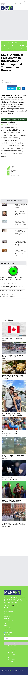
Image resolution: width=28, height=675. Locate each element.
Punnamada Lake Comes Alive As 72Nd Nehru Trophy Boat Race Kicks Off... (12, 357)
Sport (22, 49)
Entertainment (10, 49)
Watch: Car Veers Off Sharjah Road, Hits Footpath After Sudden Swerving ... (13, 457)
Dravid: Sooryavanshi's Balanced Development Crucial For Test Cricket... (12, 433)
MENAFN (5, 95)
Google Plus (13, 654)
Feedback (6, 625)
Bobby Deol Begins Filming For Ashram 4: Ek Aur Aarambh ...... (11, 500)
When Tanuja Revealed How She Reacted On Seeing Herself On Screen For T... (21, 233)
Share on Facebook (12, 85)
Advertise (6, 618)
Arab (22, 43)
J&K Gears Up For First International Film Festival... (21, 205)
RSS (11, 661)
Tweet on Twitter (11, 88)
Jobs (5, 623)
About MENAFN (8, 620)
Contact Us (7, 616)
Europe (14, 43)
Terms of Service (8, 611)
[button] (20, 3)
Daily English (8, 632)
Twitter (12, 652)
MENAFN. (12, 670)
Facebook (13, 650)
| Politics (5, 46)
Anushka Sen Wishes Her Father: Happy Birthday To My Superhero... (13, 414)
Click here (15, 605)
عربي (15, 3)
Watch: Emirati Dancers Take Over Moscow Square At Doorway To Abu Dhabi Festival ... (13, 524)
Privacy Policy (7, 613)
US (5, 43)
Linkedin (12, 659)
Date (4, 81)
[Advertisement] (14, 25)
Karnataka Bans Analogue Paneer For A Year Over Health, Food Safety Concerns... (13, 377)
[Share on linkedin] (23, 88)
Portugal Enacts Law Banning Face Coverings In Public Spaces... (13, 478)
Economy (15, 46)
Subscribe (16, 643)
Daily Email (13, 657)
